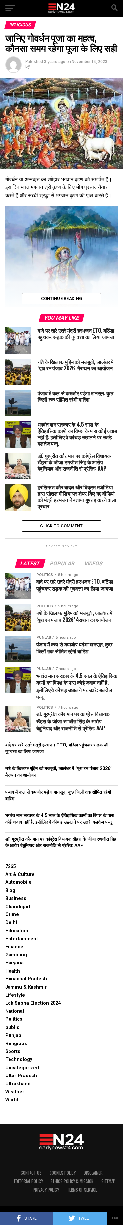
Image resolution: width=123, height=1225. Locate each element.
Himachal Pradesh (26, 979)
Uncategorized (22, 1068)
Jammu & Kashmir (26, 987)
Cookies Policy (63, 1173)
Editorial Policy (28, 1181)
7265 (10, 866)
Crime (12, 914)
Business (15, 898)
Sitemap (108, 1181)
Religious (16, 1043)
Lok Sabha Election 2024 (33, 1003)
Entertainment (21, 939)
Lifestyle (15, 995)
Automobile (18, 882)
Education (16, 931)
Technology (18, 1059)
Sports (12, 1051)
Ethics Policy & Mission (72, 1181)
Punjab (13, 1035)
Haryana (14, 963)
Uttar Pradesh (21, 1075)
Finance (14, 947)
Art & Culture (20, 874)
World (11, 1100)
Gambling (16, 955)
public (12, 1027)
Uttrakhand (18, 1084)
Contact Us (31, 1173)
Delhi (11, 922)
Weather (14, 1092)
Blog (10, 890)
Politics (13, 1019)
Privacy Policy (46, 1190)
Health (12, 971)
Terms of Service (82, 1190)
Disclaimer (93, 1173)
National (14, 1011)
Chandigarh (18, 907)
